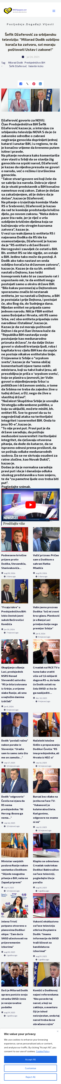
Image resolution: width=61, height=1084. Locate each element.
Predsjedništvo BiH (34, 62)
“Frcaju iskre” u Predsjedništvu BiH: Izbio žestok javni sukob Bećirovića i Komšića (13, 616)
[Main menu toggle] (53, 11)
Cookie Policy (42, 1051)
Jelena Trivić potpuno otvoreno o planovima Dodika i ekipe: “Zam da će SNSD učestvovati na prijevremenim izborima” (14, 934)
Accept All (30, 1059)
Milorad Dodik (15, 62)
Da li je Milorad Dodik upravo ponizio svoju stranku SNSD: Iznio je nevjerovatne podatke (14, 999)
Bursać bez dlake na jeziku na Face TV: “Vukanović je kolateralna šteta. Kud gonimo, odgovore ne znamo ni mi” (45, 809)
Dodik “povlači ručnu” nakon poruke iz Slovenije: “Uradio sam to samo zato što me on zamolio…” (14, 749)
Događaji (33, 24)
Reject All (30, 1077)
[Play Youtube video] (30, 504)
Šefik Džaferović (18, 66)
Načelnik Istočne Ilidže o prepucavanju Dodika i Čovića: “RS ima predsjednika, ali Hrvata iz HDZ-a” (46, 749)
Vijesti (48, 24)
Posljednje (16, 24)
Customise (30, 1068)
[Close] (58, 1031)
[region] (30, 1056)
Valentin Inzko (35, 66)
